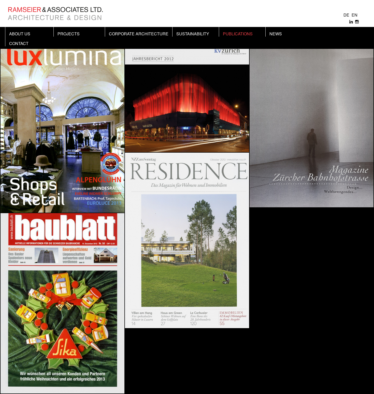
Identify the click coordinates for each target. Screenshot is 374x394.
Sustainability (192, 34)
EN (354, 15)
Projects (68, 34)
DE (346, 15)
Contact (18, 43)
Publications (238, 34)
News (275, 34)
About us (19, 34)
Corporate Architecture (138, 34)
